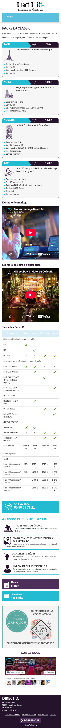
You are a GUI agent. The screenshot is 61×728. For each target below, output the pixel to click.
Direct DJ (30, 5)
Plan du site (43, 715)
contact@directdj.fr (10, 710)
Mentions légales (29, 715)
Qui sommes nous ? (12, 715)
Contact (53, 715)
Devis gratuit (31, 720)
